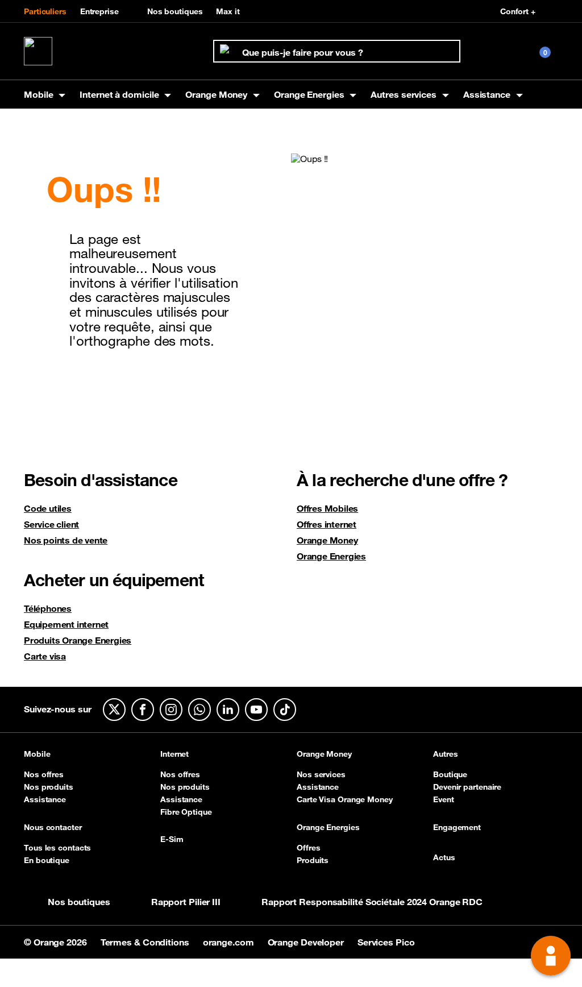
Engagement (457, 827)
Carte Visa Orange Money (345, 799)
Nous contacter (53, 827)
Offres (308, 848)
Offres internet (326, 524)
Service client (51, 524)
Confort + (517, 11)
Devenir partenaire (467, 787)
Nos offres (44, 774)
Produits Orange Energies (77, 640)
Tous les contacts (57, 848)
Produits (313, 860)
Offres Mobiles (327, 508)
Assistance (45, 799)
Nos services (321, 774)
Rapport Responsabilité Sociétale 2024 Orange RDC (372, 901)
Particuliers (45, 11)
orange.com (229, 942)
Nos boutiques (175, 11)
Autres (445, 754)
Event (443, 799)
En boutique (46, 860)
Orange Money (327, 540)
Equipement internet (66, 624)
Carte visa (45, 656)
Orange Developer (307, 942)
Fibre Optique (186, 812)
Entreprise (99, 11)
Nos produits (48, 787)
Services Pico (386, 942)
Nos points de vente (65, 540)
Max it (227, 11)
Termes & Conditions (146, 942)
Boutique (450, 774)
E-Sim (172, 839)
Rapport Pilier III (186, 901)
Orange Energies (331, 556)
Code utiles (48, 508)
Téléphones (48, 608)
